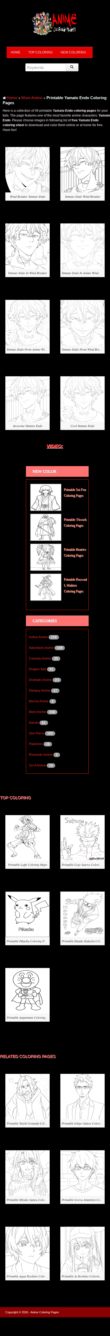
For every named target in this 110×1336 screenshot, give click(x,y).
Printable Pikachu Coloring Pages (28, 941)
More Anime (31, 97)
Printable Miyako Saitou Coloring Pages (32, 1200)
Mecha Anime (39, 701)
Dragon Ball (38, 669)
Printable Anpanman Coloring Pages (30, 1017)
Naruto (34, 723)
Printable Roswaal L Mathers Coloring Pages (75, 585)
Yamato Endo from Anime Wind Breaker (33, 349)
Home (15, 52)
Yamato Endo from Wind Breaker (83, 349)
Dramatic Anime (41, 680)
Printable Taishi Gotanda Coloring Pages (33, 1123)
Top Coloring (40, 52)
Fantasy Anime (40, 690)
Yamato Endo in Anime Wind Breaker (85, 273)
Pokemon (36, 744)
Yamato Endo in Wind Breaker (27, 273)
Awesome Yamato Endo (27, 426)
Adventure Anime (41, 648)
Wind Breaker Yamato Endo (27, 196)
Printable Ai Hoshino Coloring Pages (85, 1276)
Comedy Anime (40, 658)
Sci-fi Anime (38, 765)
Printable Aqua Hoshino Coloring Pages (32, 1276)
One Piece (37, 733)
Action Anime (39, 637)
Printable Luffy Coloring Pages (27, 864)
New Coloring (73, 52)
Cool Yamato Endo (82, 426)
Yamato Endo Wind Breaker (82, 196)
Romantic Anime (41, 755)
